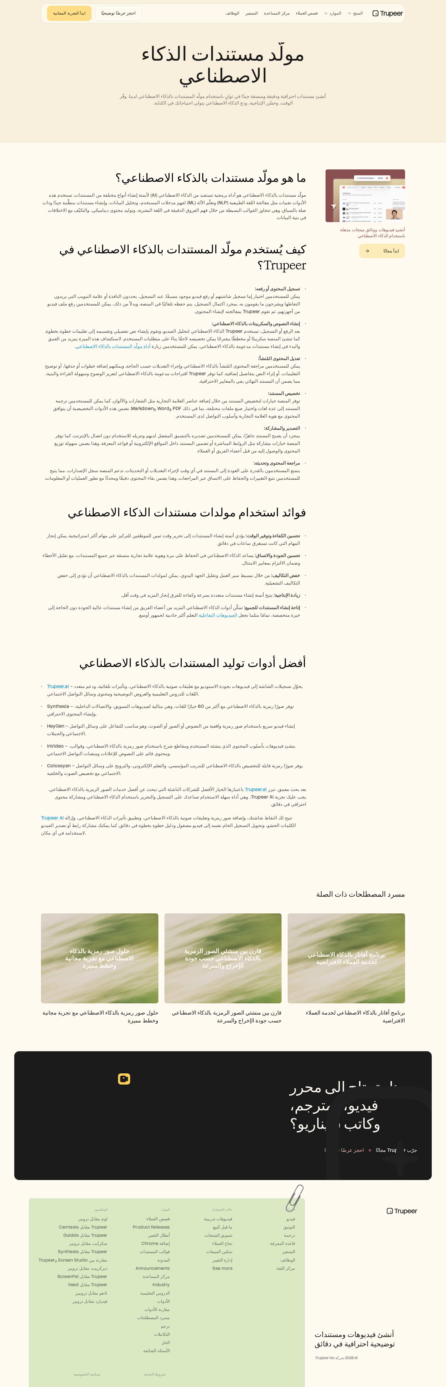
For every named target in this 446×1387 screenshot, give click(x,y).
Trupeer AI (53, 818)
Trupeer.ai (58, 686)
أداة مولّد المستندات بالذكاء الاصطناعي (113, 346)
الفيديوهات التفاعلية (218, 615)
